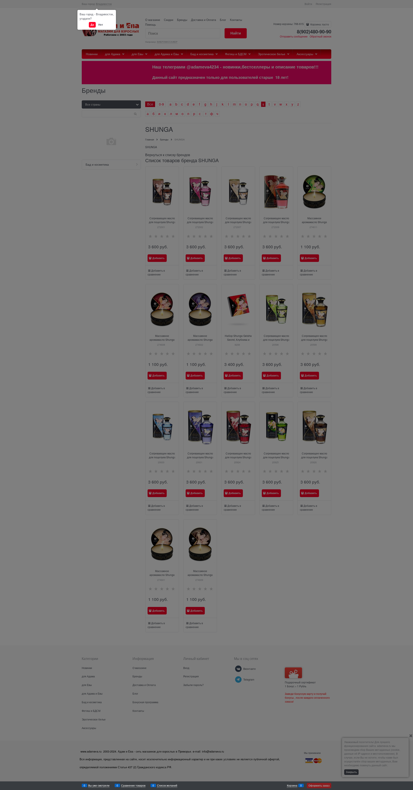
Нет (100, 24)
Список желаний (167, 785)
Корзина (292, 785)
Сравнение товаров (133, 785)
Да (92, 24)
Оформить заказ (319, 785)
